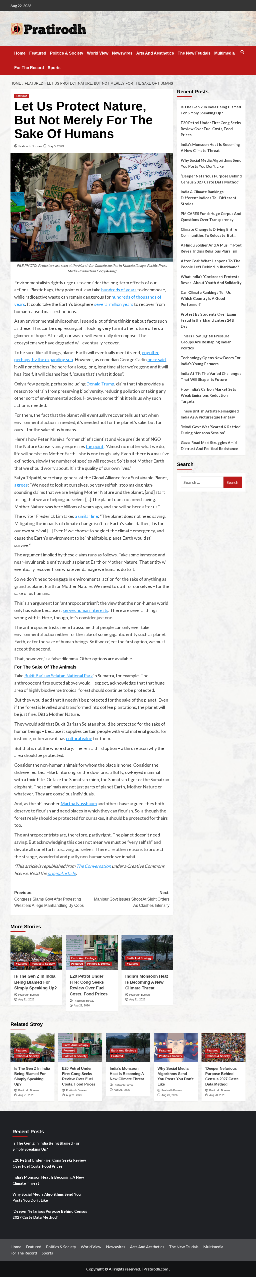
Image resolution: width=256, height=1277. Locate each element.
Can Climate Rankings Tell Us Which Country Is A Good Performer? (206, 298)
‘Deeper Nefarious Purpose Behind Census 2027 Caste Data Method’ (211, 179)
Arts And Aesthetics (155, 53)
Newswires (122, 53)
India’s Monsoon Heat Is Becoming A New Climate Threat (146, 982)
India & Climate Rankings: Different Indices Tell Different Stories (208, 197)
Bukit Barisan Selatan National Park (58, 675)
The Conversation (93, 866)
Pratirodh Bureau (30, 146)
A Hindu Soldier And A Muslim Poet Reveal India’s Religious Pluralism (211, 248)
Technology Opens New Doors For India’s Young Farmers (210, 360)
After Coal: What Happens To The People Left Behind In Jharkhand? (210, 264)
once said (157, 359)
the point (95, 446)
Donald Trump (100, 383)
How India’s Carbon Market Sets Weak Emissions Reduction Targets (208, 395)
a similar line (86, 516)
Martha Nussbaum (78, 803)
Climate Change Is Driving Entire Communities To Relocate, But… (209, 232)
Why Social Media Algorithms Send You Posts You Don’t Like (211, 163)
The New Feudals (194, 53)
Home (20, 53)
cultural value (79, 738)
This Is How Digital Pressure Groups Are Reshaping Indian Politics (206, 342)
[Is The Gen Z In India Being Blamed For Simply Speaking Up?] (36, 952)
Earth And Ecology (83, 958)
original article (62, 873)
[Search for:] (202, 482)
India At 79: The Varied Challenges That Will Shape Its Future (211, 376)
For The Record (29, 68)
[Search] (242, 52)
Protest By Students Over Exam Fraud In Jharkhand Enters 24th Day (208, 320)
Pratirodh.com (156, 1268)
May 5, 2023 (56, 146)
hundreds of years (118, 289)
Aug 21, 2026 (26, 999)
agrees (21, 485)
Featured (37, 53)
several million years (113, 304)
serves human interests (85, 610)
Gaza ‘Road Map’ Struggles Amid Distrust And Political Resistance (209, 445)
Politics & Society (66, 53)
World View (97, 53)
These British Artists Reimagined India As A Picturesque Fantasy (210, 414)
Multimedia (224, 53)
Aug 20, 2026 (170, 1095)
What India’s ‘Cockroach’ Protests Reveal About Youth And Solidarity (211, 279)
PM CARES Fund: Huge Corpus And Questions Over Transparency (211, 216)
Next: (131, 899)
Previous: (49, 899)
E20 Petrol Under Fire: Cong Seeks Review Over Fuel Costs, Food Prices (211, 128)
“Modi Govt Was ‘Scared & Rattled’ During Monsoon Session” (211, 429)
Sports (54, 68)
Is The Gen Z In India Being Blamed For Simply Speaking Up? (35, 982)
